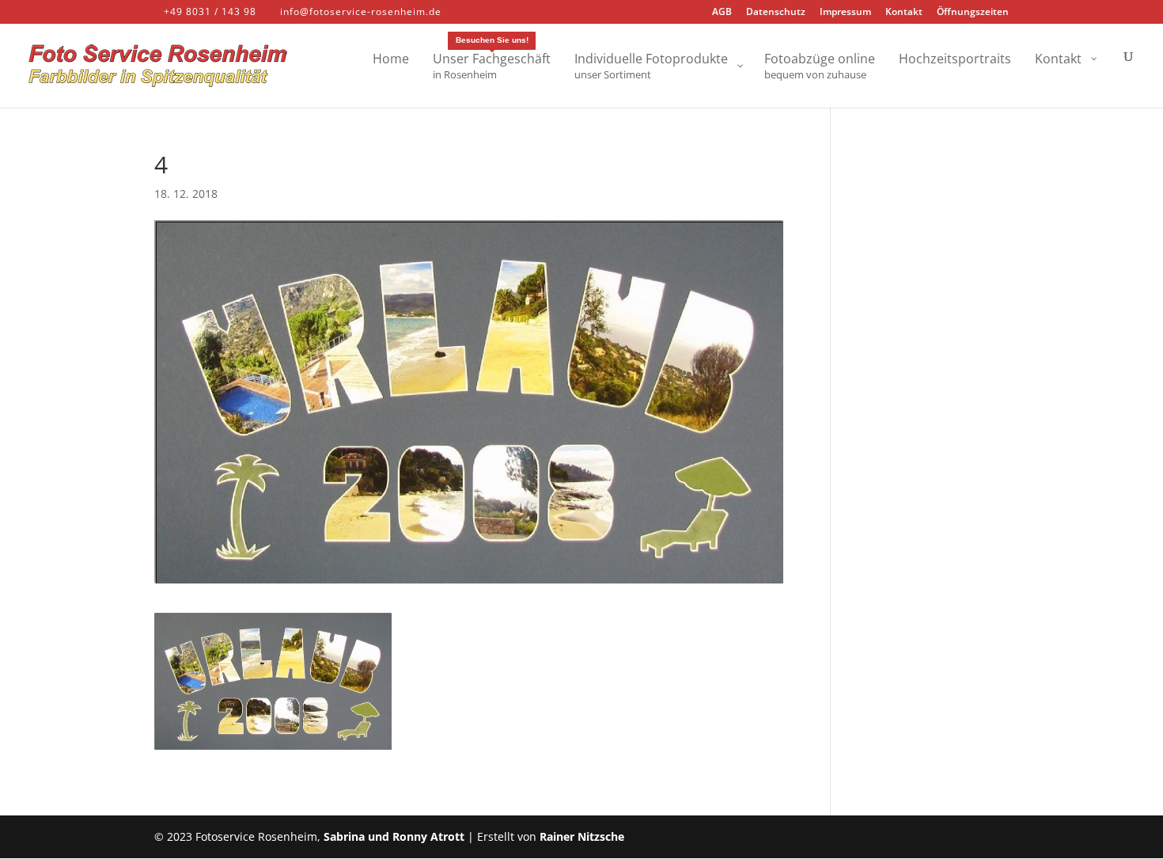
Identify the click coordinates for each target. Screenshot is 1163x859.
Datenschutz (775, 12)
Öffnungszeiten (973, 12)
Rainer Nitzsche (582, 836)
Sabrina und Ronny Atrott (394, 836)
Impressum (845, 12)
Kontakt (903, 12)
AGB (722, 12)
